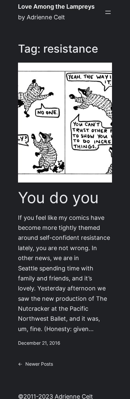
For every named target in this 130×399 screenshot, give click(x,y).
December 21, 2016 (39, 343)
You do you (58, 197)
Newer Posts (35, 364)
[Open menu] (108, 12)
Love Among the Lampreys (56, 6)
